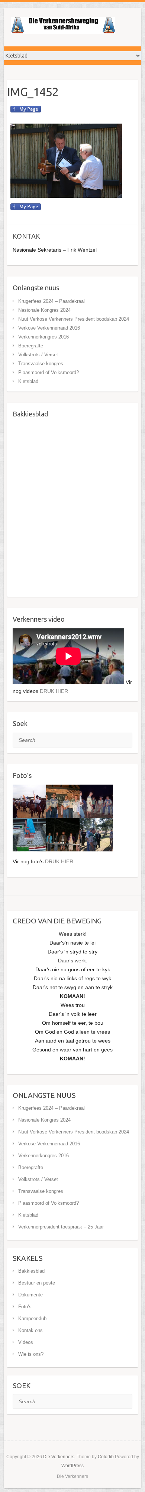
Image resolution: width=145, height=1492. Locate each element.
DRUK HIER (54, 691)
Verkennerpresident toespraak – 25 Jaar (61, 1227)
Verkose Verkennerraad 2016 (49, 328)
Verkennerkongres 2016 (43, 337)
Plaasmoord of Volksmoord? (48, 372)
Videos (25, 1342)
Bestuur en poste (36, 1283)
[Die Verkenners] (63, 27)
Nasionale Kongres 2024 (44, 310)
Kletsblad (28, 381)
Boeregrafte (30, 346)
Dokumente (30, 1295)
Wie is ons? (31, 1354)
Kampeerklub (32, 1318)
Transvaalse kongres (40, 363)
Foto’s (25, 1306)
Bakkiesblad (31, 1271)
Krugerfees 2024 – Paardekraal (51, 301)
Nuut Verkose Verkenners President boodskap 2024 (73, 319)
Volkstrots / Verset (38, 354)
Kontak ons (30, 1330)
